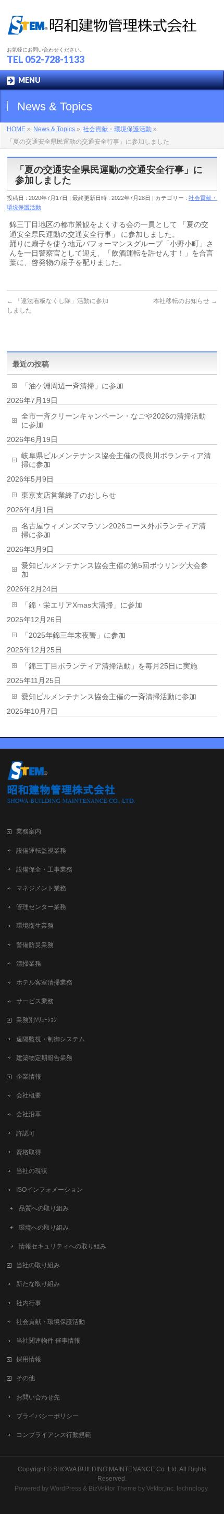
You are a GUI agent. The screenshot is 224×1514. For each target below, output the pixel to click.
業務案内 (28, 831)
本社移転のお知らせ (185, 301)
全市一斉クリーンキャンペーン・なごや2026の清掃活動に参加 (113, 420)
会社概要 (28, 1095)
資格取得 (28, 1152)
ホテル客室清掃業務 (44, 982)
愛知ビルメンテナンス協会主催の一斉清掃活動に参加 (108, 696)
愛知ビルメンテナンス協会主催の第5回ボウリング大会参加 (114, 569)
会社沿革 (28, 1114)
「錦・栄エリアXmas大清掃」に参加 (81, 605)
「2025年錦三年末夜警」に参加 (73, 635)
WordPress (65, 1488)
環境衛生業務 (35, 925)
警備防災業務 (35, 945)
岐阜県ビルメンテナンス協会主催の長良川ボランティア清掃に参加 (116, 460)
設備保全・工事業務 (44, 869)
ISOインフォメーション (49, 1189)
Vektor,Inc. (160, 1488)
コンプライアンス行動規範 (53, 1435)
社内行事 (28, 1303)
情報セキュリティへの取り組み (62, 1246)
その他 (25, 1378)
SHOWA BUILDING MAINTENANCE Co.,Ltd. (115, 1469)
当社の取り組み (38, 1265)
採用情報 (28, 1359)
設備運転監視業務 (41, 850)
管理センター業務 (41, 907)
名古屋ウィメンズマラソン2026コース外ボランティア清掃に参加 (113, 530)
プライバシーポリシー (47, 1416)
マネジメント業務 (41, 888)
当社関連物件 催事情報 (48, 1340)
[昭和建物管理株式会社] (102, 29)
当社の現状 (31, 1171)
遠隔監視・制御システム (50, 1039)
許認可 (25, 1133)
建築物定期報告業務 (44, 1058)
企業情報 (28, 1076)
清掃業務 (28, 963)
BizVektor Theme (112, 1488)
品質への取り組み (44, 1208)
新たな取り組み (38, 1284)
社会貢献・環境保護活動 (50, 1322)
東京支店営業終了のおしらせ (68, 495)
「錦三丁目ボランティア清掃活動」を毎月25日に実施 (109, 666)
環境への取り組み (44, 1227)
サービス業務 (35, 1001)
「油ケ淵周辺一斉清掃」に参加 (72, 386)
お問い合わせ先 (38, 1397)
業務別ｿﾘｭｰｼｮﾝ (36, 1020)
